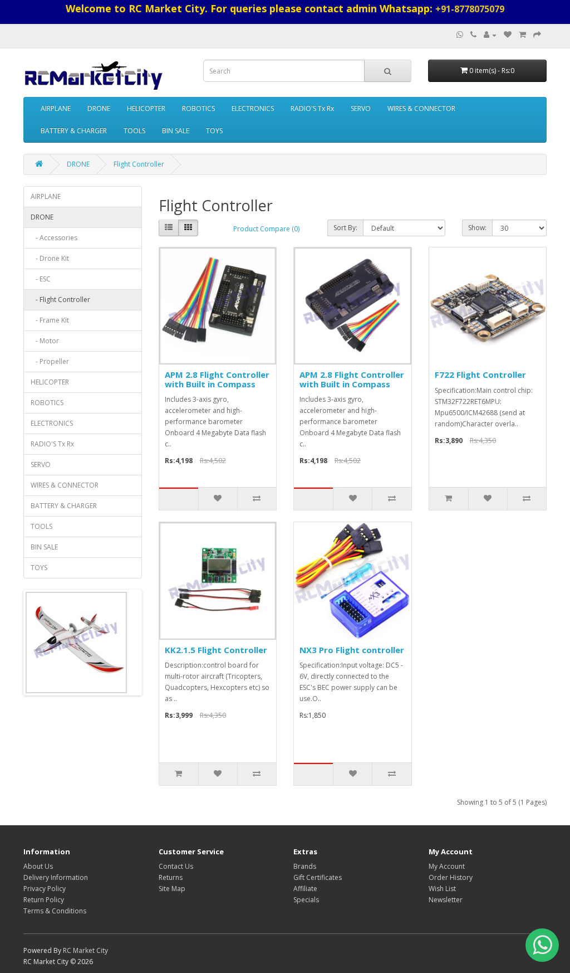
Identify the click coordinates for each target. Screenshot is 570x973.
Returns (171, 877)
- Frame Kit (50, 320)
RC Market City (85, 950)
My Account (447, 866)
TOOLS (134, 130)
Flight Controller (139, 164)
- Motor (45, 341)
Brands (304, 866)
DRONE (98, 108)
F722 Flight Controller (480, 374)
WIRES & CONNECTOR (421, 108)
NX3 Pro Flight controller (351, 649)
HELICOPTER (146, 108)
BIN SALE (175, 130)
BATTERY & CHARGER (74, 130)
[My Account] (490, 35)
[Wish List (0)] (508, 35)
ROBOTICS (198, 108)
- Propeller (50, 361)
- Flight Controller (60, 299)
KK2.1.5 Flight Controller (216, 649)
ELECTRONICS (253, 108)
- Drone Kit (50, 258)
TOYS (214, 130)
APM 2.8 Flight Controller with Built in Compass (217, 379)
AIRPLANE (56, 108)
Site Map (172, 888)
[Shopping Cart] (522, 35)
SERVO (361, 108)
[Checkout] (537, 35)
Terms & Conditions (54, 911)
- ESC (41, 279)
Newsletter (446, 899)
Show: (477, 227)
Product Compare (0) (266, 228)
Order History (451, 877)
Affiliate (305, 888)
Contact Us (176, 866)
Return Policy (43, 899)
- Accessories (54, 237)
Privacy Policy (44, 888)
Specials (306, 899)
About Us (38, 866)
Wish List (442, 888)
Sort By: (345, 227)
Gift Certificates (317, 877)
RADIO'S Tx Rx (312, 108)
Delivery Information (55, 877)
